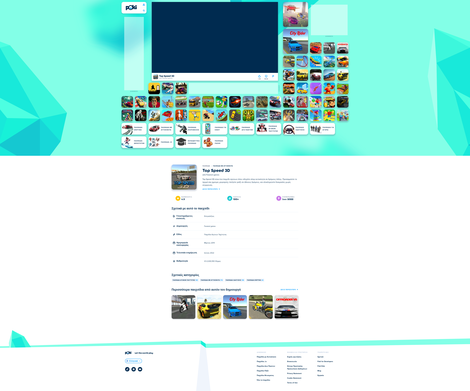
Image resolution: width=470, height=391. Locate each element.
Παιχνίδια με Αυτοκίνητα (223, 166)
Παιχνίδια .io (262, 361)
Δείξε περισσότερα (210, 189)
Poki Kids (321, 366)
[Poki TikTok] (127, 369)
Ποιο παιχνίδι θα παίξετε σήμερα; (144, 10)
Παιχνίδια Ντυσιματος (265, 375)
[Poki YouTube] (140, 369)
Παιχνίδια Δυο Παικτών (266, 366)
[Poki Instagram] (133, 369)
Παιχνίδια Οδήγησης (235, 280)
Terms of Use (292, 383)
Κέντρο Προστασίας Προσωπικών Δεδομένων (297, 367)
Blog (319, 371)
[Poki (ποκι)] (131, 7)
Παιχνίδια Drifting (255, 280)
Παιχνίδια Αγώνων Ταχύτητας (185, 280)
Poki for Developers (325, 361)
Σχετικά (320, 357)
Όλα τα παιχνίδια (263, 380)
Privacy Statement (294, 373)
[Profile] (144, 5)
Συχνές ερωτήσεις (294, 357)
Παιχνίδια (206, 166)
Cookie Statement (294, 378)
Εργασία (320, 375)
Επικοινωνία (292, 361)
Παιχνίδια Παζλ (263, 371)
